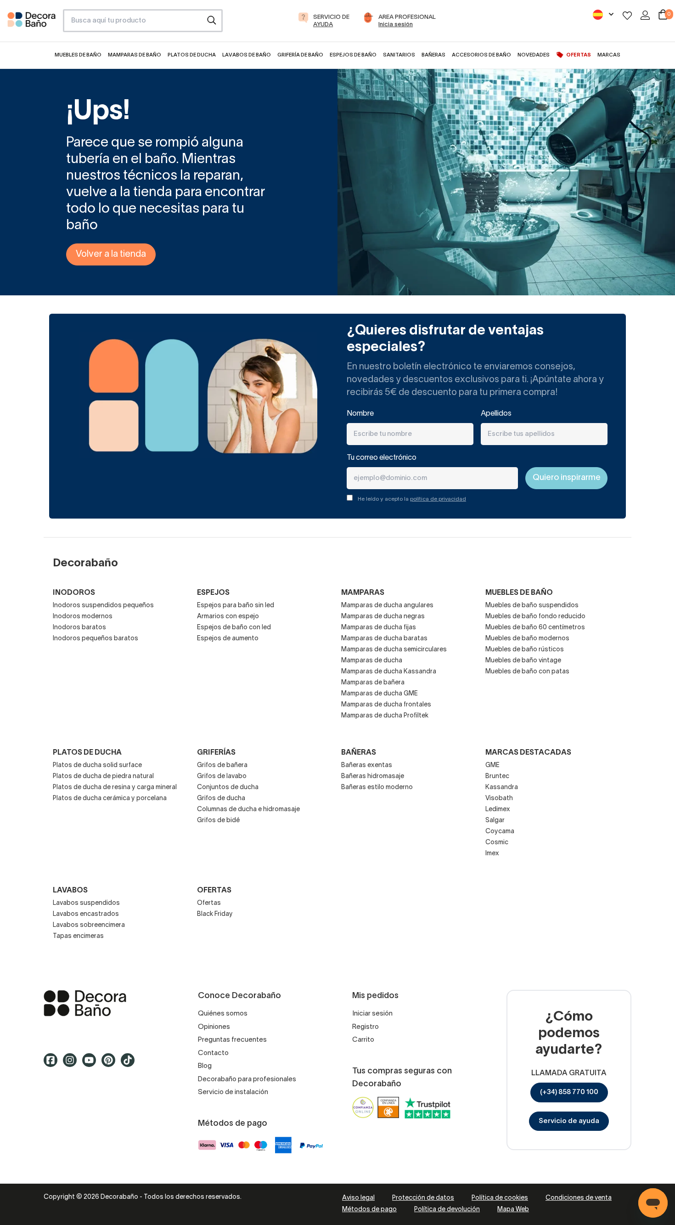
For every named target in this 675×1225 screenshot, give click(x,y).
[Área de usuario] (645, 15)
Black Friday (215, 914)
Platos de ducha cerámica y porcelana (110, 799)
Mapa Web (513, 1210)
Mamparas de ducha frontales (386, 705)
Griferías (216, 753)
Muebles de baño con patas (527, 672)
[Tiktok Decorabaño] (130, 1064)
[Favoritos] (627, 15)
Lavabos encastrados (86, 914)
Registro (365, 1027)
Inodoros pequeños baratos (95, 639)
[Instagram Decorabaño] (72, 1064)
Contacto (213, 1053)
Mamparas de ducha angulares (387, 606)
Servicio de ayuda (569, 1121)
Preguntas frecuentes (232, 1040)
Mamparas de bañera (373, 683)
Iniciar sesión (372, 1013)
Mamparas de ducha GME (379, 694)
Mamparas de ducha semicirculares (394, 650)
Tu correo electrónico (381, 458)
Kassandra (501, 787)
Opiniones (214, 1027)
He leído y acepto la (412, 499)
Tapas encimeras (78, 936)
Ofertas (209, 903)
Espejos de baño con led (234, 628)
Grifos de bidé (218, 821)
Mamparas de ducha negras (383, 617)
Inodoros (74, 593)
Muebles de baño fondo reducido (535, 617)
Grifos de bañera (222, 765)
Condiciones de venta (579, 1198)
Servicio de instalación (233, 1092)
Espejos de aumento (228, 639)
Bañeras (358, 753)
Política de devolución (447, 1210)
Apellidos (496, 414)
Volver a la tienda (111, 254)
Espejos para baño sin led (235, 606)
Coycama (499, 832)
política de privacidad (438, 499)
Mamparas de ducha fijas (378, 628)
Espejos (213, 593)
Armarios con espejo (228, 617)
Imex (492, 854)
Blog (205, 1066)
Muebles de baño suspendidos (532, 606)
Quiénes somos (223, 1013)
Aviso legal (358, 1198)
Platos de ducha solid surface (97, 765)
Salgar (495, 821)
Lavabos (70, 890)
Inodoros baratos (79, 628)
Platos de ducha (87, 753)
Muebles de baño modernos (527, 639)
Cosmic (496, 843)
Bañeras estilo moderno (377, 787)
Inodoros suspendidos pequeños (103, 606)
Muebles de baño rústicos (524, 650)
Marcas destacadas (528, 753)
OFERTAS (214, 890)
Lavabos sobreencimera (89, 925)
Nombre (360, 414)
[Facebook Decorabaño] (53, 1064)
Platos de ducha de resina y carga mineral (115, 787)
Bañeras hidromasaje (372, 776)
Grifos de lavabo (222, 776)
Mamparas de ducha (371, 661)
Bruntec (497, 776)
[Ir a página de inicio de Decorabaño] (31, 23)
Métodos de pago (369, 1210)
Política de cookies (500, 1198)
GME (492, 765)
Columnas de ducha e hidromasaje (248, 810)
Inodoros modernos (82, 617)
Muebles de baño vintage (523, 661)
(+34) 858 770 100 (569, 1092)
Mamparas (362, 593)
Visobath (499, 799)
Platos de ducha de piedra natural (103, 776)
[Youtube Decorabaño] (91, 1064)
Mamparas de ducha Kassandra (388, 672)
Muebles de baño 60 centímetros (535, 628)
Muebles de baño (519, 593)
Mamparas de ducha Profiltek (384, 716)
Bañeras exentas (366, 765)
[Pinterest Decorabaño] (111, 1064)
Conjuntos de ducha (228, 787)
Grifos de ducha (221, 799)
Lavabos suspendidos (86, 903)
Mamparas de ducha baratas (384, 639)
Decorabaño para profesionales (247, 1079)
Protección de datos (423, 1198)
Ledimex (497, 810)
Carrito (363, 1040)
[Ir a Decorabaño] (106, 1003)
